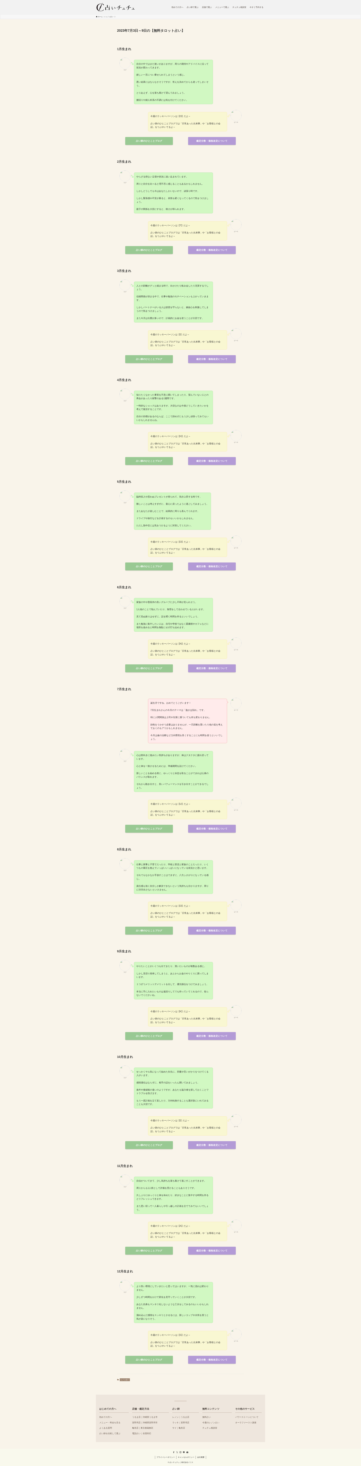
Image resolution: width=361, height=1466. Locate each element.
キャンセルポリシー (186, 1457)
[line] (184, 1452)
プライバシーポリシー (166, 1457)
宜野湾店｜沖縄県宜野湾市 (145, 1422)
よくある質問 (105, 1428)
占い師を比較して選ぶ (109, 1433)
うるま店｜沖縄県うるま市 (145, 1417)
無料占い (206, 1417)
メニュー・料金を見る (109, 1422)
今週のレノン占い (210, 1422)
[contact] (187, 1452)
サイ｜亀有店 (178, 1428)
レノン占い (125, 1380)
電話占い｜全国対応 (141, 1433)
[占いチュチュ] (115, 7)
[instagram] (180, 1452)
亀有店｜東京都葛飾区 (142, 1428)
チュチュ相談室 (209, 1428)
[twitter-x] (177, 1452)
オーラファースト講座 (245, 1422)
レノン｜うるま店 (180, 1417)
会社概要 (200, 1457)
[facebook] (173, 1452)
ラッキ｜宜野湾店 (180, 1422)
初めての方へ (105, 1417)
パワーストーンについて (246, 1417)
